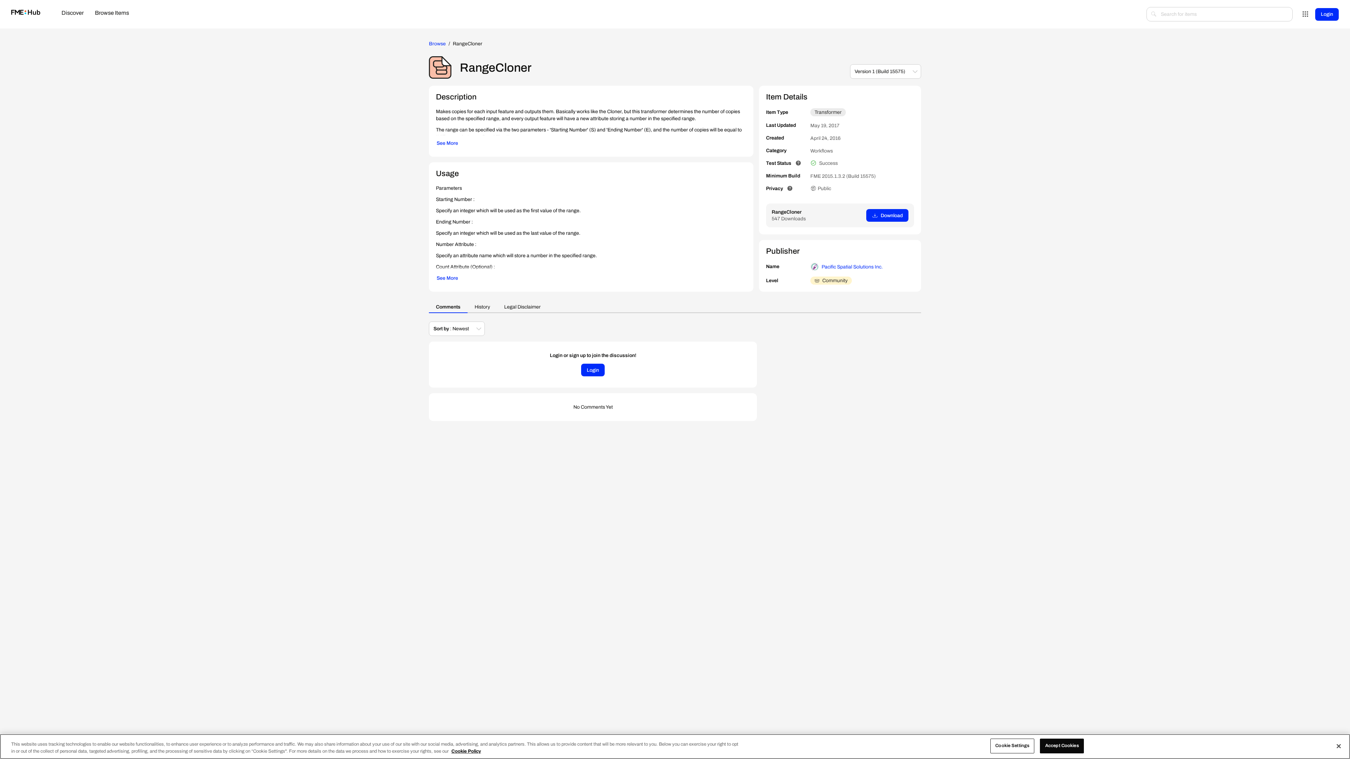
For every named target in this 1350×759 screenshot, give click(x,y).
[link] (25, 13)
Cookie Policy (466, 751)
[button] (915, 71)
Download (892, 215)
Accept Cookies (1062, 745)
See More (447, 143)
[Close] (1338, 746)
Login (1327, 14)
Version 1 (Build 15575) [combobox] (880, 71)
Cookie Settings (1012, 745)
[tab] (72, 13)
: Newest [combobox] (451, 328)
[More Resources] (1305, 14)
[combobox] (1219, 14)
